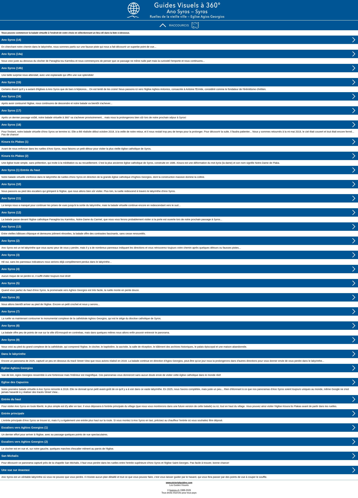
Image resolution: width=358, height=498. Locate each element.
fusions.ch (174, 490)
